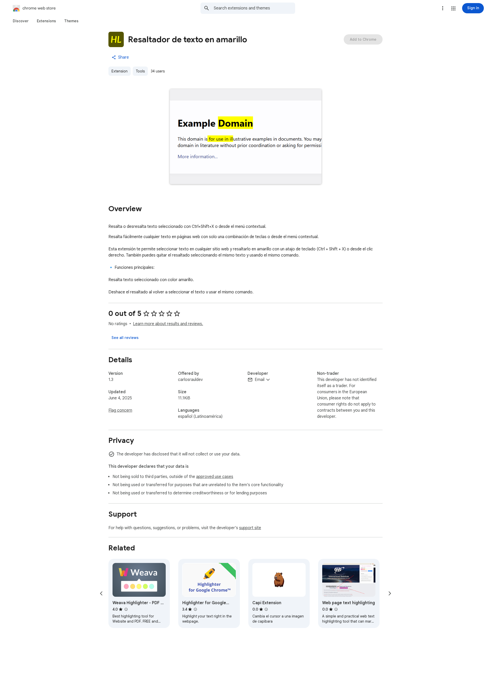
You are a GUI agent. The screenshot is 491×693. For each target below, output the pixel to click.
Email (259, 379)
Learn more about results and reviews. (168, 323)
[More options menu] (443, 8)
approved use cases (214, 476)
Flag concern (120, 410)
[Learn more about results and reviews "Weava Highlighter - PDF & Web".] (126, 609)
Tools (140, 71)
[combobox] (254, 8)
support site (250, 527)
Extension (119, 71)
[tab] (21, 21)
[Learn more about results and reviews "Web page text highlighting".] (336, 609)
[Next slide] (390, 593)
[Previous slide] (101, 593)
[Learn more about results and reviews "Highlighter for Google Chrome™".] (195, 609)
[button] (453, 8)
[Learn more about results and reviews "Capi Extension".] (266, 609)
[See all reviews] (125, 338)
